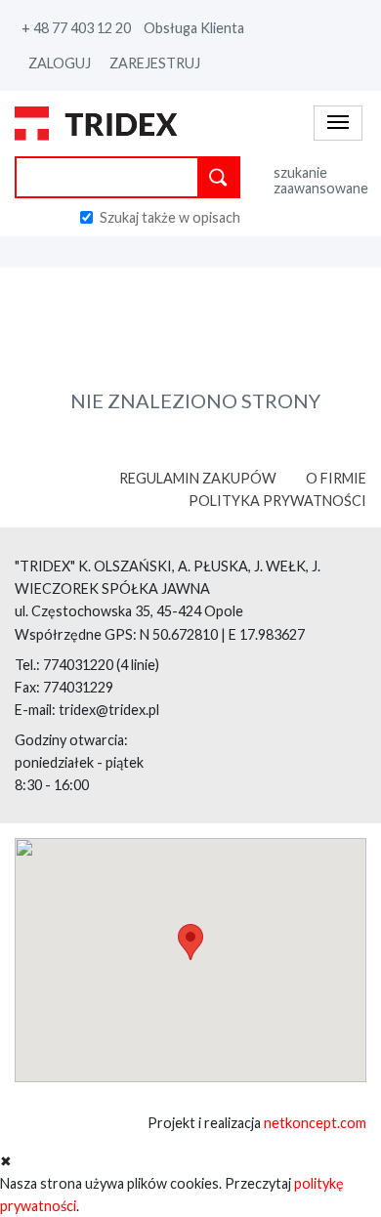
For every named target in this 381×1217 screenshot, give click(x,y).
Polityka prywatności (277, 500)
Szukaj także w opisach (170, 217)
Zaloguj (59, 63)
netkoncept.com (315, 1122)
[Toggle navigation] (338, 122)
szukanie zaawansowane (320, 180)
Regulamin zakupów (197, 478)
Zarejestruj (154, 63)
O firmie (336, 478)
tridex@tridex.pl (109, 709)
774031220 (78, 664)
